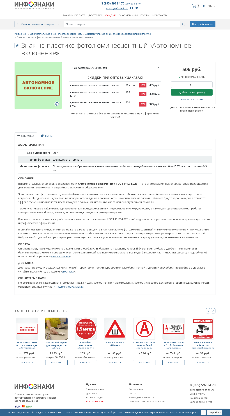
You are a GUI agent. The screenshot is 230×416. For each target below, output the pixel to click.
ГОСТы (132, 393)
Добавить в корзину (192, 92)
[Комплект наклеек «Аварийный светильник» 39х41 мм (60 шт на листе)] (144, 329)
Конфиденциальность (141, 397)
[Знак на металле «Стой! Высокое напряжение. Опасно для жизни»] (173, 329)
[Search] (183, 24)
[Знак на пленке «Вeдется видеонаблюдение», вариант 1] (203, 329)
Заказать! (27, 362)
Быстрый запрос (202, 24)
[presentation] (213, 310)
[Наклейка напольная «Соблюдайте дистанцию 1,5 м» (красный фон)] (86, 329)
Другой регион (133, 3)
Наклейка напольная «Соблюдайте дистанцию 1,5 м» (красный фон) (85, 346)
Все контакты (197, 393)
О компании (136, 389)
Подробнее (214, 412)
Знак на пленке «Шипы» (115, 344)
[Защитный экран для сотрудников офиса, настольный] (56, 329)
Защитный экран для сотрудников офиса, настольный (56, 346)
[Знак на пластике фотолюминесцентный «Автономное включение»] (27, 329)
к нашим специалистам (69, 286)
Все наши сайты (199, 397)
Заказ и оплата (60, 256)
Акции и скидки (95, 397)
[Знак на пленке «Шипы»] (115, 329)
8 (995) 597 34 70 (112, 3)
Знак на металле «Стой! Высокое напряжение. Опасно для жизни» (174, 346)
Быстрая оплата (95, 401)
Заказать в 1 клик (192, 99)
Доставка (68, 271)
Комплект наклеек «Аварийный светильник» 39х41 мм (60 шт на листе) (144, 346)
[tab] (26, 135)
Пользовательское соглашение (147, 401)
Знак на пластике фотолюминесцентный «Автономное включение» (27, 346)
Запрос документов (201, 401)
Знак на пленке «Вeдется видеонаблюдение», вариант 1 (203, 346)
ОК (203, 412)
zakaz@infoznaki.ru (117, 8)
